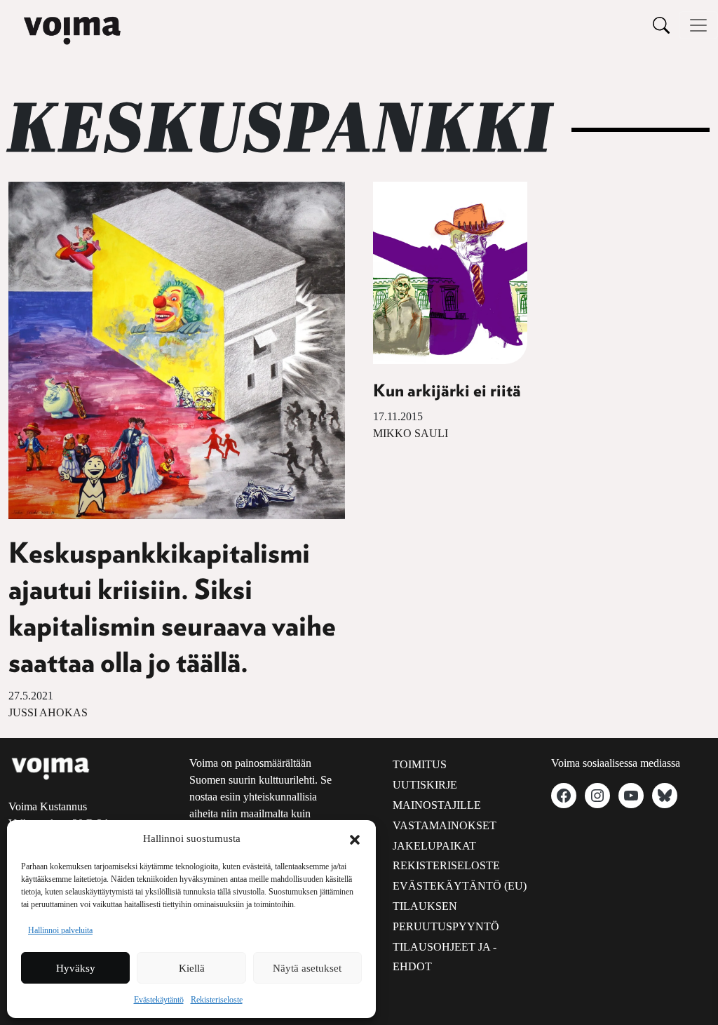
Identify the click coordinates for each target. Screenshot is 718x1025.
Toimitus (420, 764)
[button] (355, 838)
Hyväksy (75, 968)
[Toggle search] (661, 25)
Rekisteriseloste (217, 1000)
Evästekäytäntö (159, 1000)
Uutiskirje (425, 785)
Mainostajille (437, 805)
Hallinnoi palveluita (60, 930)
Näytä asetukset (307, 968)
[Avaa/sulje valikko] (698, 25)
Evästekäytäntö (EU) (460, 886)
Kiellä (192, 968)
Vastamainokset (444, 825)
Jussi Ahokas (48, 712)
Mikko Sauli (410, 433)
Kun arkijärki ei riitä (447, 391)
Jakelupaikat (434, 846)
